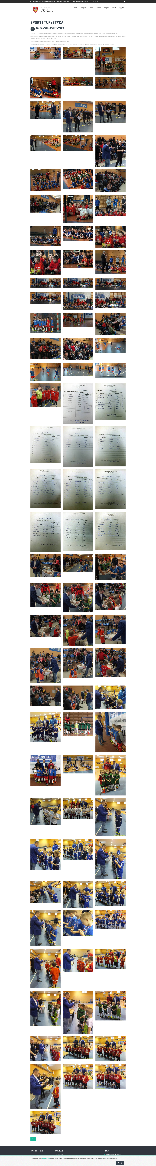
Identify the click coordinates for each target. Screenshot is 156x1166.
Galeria (91, 7)
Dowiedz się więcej (46, 1158)
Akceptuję (120, 1163)
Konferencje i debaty (122, 8)
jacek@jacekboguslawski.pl (82, 1)
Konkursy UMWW (106, 8)
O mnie (76, 7)
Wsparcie (114, 7)
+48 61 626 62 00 (96, 1)
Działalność (83, 7)
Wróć (33, 1139)
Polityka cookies (59, 1154)
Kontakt (99, 7)
